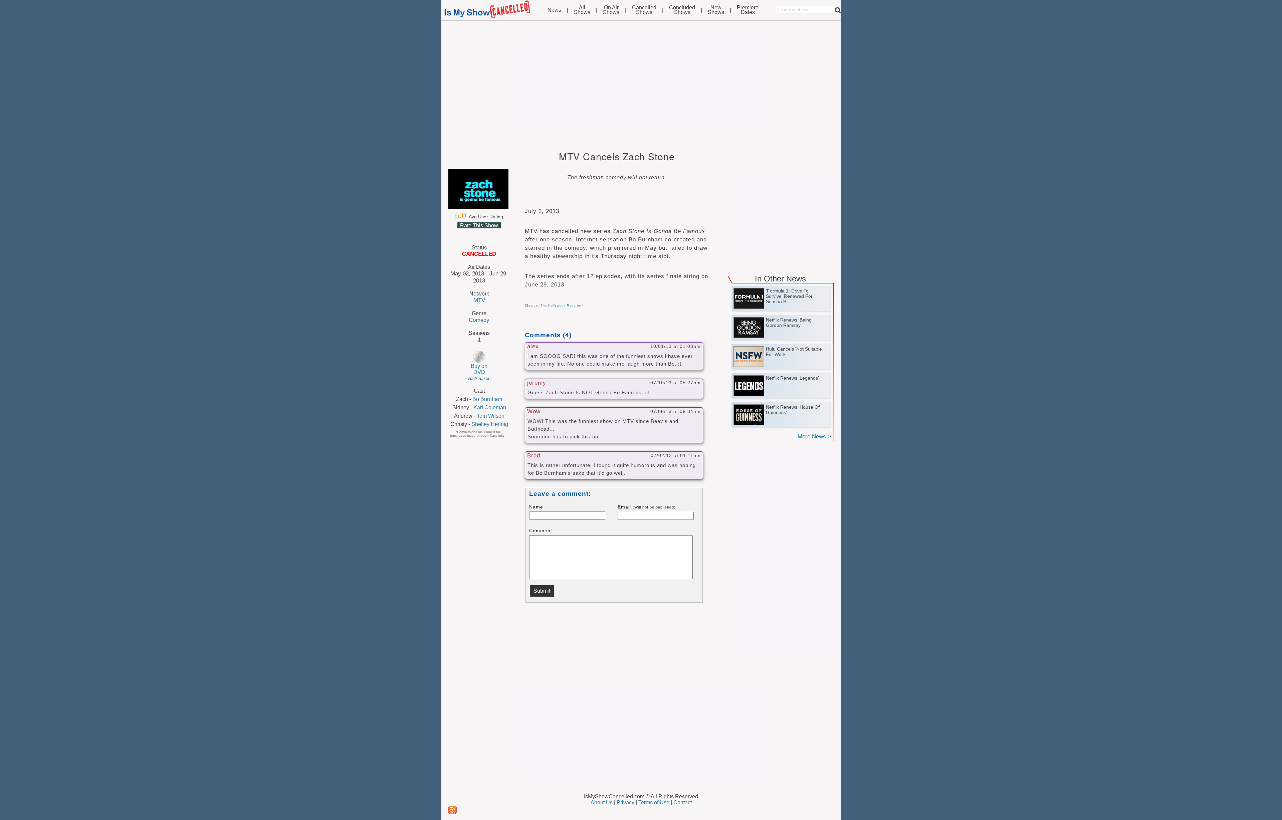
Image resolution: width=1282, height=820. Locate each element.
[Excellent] (495, 233)
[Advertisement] (641, 84)
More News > (814, 436)
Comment (540, 530)
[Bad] (463, 233)
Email (647, 506)
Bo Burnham (487, 399)
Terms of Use (653, 802)
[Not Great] (471, 233)
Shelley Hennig (489, 424)
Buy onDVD (479, 372)
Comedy (479, 320)
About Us (602, 802)
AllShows (582, 10)
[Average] (479, 233)
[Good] (487, 233)
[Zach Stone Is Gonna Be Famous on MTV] (479, 189)
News (554, 10)
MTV (479, 300)
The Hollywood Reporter (561, 305)
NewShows (716, 10)
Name (536, 506)
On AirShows (611, 10)
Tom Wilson (490, 416)
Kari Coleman (489, 407)
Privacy (625, 802)
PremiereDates (748, 10)
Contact (682, 802)
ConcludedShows (682, 10)
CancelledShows (644, 10)
